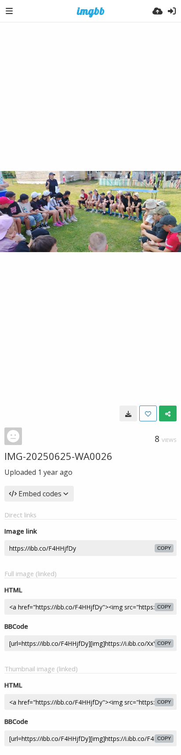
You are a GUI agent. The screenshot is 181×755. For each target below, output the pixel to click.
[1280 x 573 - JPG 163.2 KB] (128, 413)
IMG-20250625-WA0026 (58, 456)
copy (164, 548)
